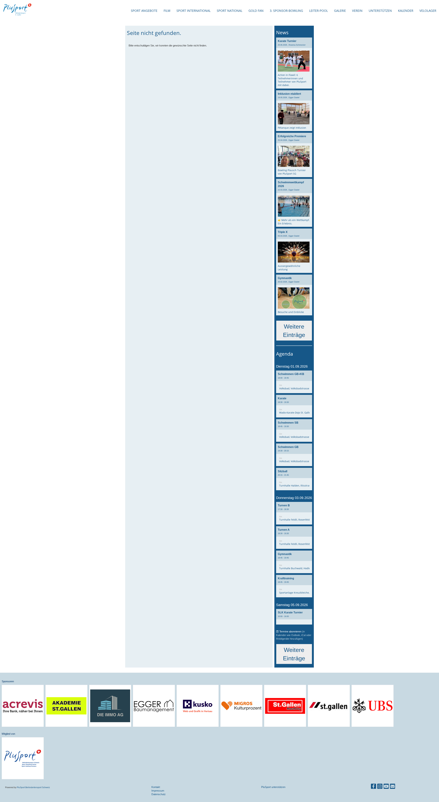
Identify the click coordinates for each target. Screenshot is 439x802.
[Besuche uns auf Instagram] (379, 787)
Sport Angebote (144, 11)
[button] (294, 382)
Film (167, 11)
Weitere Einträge (294, 330)
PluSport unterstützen (273, 787)
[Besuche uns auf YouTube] (386, 787)
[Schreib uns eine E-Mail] (392, 787)
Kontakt (155, 787)
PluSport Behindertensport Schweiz (33, 787)
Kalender (405, 11)
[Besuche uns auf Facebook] (373, 787)
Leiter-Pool (318, 11)
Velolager (427, 11)
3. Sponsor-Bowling (286, 11)
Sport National (229, 11)
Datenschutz (158, 794)
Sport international (193, 11)
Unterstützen (380, 11)
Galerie (340, 11)
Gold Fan (256, 11)
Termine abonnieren (290, 631)
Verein (357, 11)
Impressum (157, 790)
